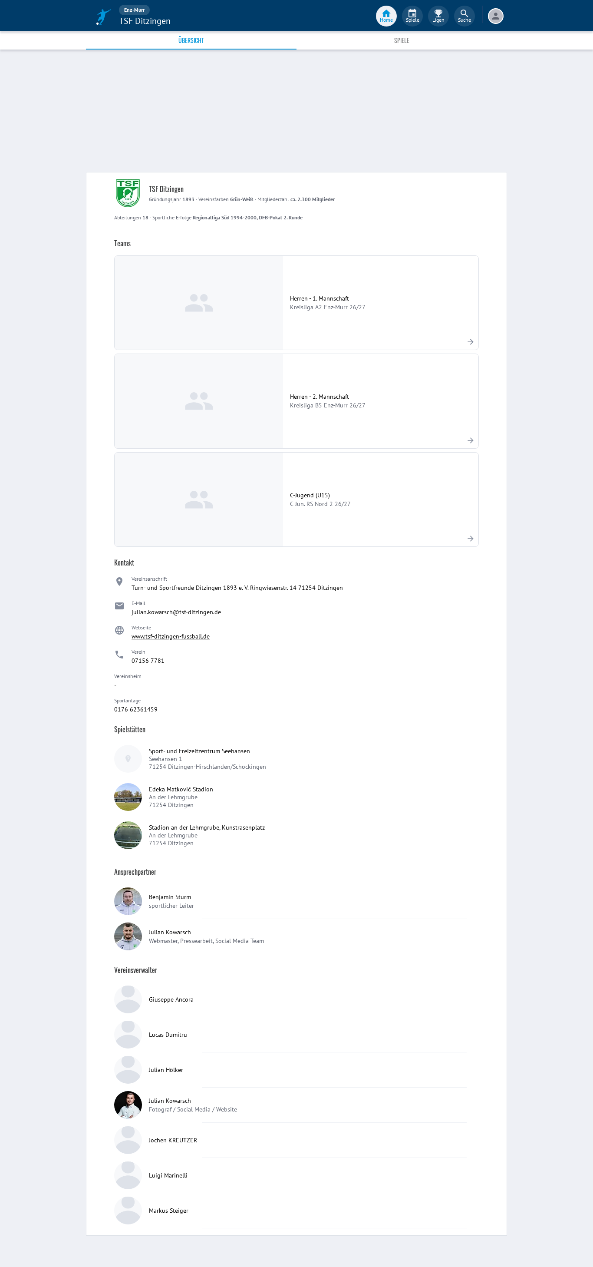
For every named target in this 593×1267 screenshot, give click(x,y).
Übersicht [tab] (191, 40)
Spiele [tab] (401, 40)
